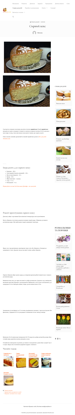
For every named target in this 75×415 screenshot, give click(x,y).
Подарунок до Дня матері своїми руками (62, 246)
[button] (13, 17)
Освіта (44, 8)
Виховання (16, 3)
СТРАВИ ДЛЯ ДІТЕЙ (60, 86)
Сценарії (53, 8)
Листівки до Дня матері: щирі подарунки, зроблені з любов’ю (62, 266)
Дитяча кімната (59, 3)
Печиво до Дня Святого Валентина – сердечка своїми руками (63, 178)
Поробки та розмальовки (32, 8)
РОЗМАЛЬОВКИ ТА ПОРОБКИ (63, 229)
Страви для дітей (17, 8)
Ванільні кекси (60, 103)
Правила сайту (33, 406)
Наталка (39, 33)
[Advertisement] (27, 117)
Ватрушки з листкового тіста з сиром (13, 393)
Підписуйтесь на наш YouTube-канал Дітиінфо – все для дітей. (19, 186)
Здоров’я (40, 3)
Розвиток (24, 3)
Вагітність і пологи (18, 12)
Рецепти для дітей (35, 22)
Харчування (48, 3)
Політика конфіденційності (44, 406)
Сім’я (68, 3)
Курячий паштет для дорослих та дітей (13, 392)
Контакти (26, 406)
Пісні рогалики (60, 121)
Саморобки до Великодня (60, 287)
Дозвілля (32, 3)
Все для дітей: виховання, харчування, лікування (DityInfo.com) (39, 412)
